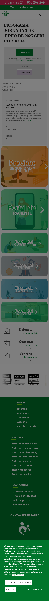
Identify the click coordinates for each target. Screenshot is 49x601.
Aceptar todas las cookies (18, 582)
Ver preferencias (35, 589)
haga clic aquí (18, 574)
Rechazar (10, 589)
